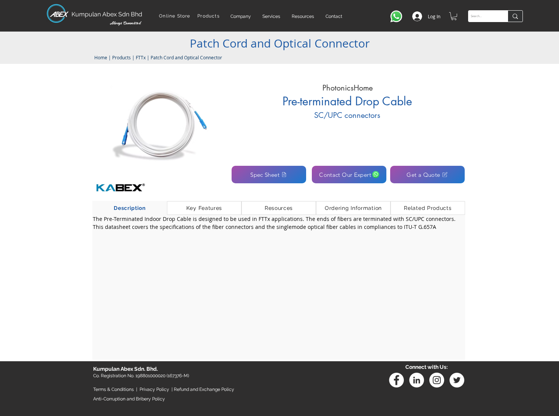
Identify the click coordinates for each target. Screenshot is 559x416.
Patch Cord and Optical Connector (186, 57)
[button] (241, 16)
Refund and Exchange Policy (204, 389)
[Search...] (515, 16)
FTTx (141, 57)
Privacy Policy (154, 389)
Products (121, 57)
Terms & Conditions (113, 389)
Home (100, 57)
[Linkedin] (416, 380)
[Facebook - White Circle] (396, 380)
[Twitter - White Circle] (456, 380)
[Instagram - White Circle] (436, 380)
